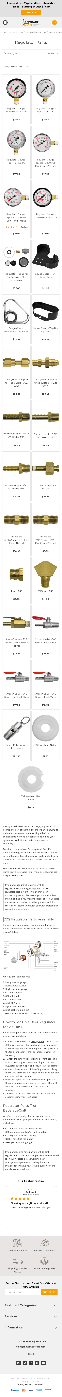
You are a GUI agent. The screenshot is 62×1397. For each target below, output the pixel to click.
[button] (31, 53)
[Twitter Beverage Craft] (25, 1363)
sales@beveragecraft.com (18, 1162)
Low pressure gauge (16, 982)
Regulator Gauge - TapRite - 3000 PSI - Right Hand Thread (45, 163)
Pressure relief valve (15, 985)
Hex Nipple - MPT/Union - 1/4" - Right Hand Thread (45, 540)
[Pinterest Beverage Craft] (37, 1363)
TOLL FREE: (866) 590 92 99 (31, 1341)
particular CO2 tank (39, 1152)
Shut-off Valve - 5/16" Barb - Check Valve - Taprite (16, 642)
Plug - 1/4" (16, 591)
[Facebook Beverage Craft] (31, 1363)
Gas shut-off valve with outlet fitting (24, 1013)
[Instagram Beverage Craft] (18, 1363)
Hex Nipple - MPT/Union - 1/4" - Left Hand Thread (16, 540)
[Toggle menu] (5, 22)
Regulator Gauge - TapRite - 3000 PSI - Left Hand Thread (16, 217)
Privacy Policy (24, 1384)
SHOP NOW (31, 13)
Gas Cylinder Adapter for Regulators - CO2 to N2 (16, 382)
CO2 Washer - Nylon (45, 745)
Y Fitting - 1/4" (45, 591)
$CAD (31, 1354)
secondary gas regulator (28, 888)
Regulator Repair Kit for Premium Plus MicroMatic (16, 277)
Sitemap (39, 1384)
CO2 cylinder (37, 1041)
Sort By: (6, 66)
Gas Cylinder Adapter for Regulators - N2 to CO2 (45, 382)
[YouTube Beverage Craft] (43, 1363)
